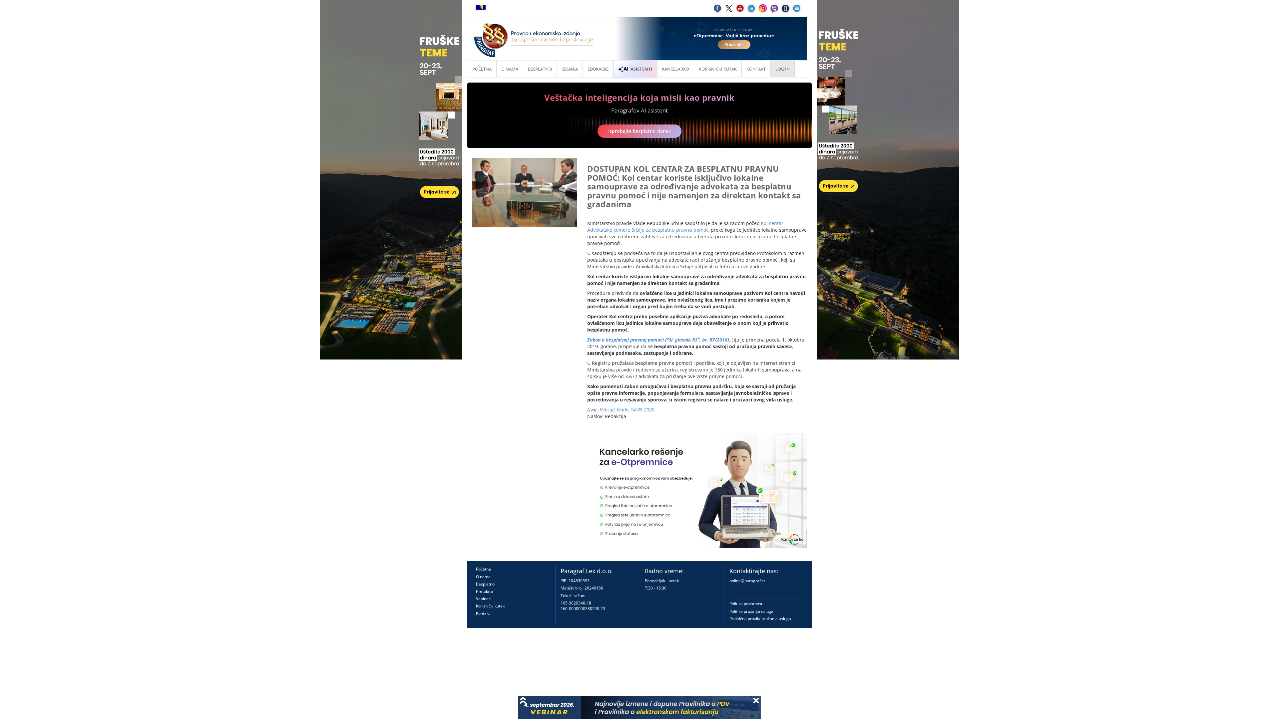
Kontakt (483, 613)
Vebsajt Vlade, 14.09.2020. (628, 409)
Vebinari (483, 598)
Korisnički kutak (490, 606)
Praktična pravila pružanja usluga (760, 618)
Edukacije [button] (598, 69)
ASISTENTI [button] (641, 69)
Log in (782, 69)
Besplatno (540, 69)
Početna (482, 69)
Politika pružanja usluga (751, 611)
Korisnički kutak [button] (718, 69)
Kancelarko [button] (675, 69)
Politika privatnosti (746, 603)
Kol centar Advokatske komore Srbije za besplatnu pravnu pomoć (685, 226)
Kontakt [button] (756, 69)
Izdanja (570, 69)
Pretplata (484, 591)
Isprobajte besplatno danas (639, 131)
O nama (509, 69)
